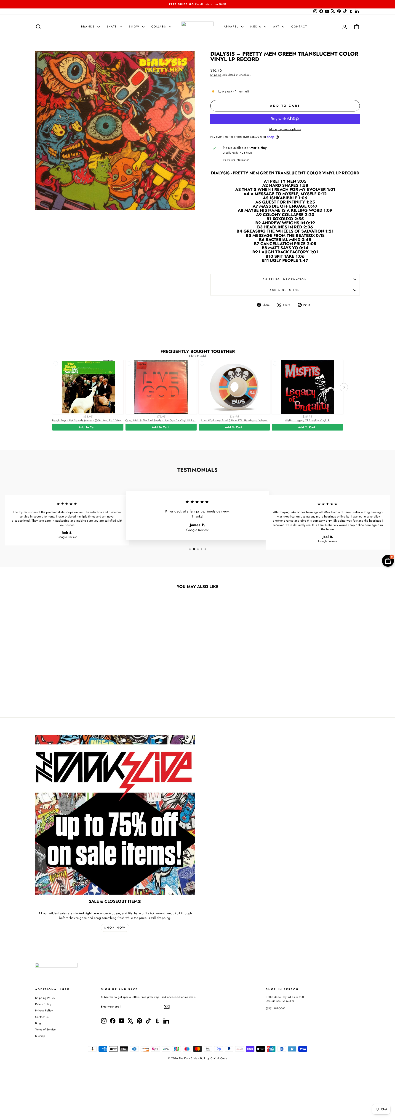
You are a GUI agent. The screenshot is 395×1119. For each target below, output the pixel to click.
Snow (135, 26)
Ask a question (285, 290)
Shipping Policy (45, 998)
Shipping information (285, 279)
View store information (236, 160)
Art (277, 26)
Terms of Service (45, 1029)
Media (256, 26)
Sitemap (40, 1036)
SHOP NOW (115, 928)
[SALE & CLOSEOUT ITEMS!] (115, 815)
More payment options (285, 129)
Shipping (216, 75)
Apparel (232, 26)
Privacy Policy (44, 1010)
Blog (38, 1023)
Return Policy (43, 1004)
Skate (112, 26)
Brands (88, 26)
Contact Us (42, 1017)
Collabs (159, 26)
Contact (299, 26)
